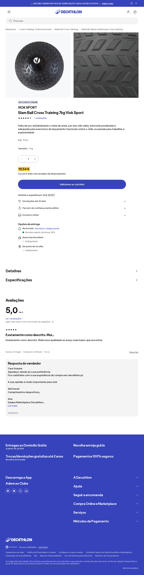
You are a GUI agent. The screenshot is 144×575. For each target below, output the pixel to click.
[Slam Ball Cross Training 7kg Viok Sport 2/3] (106, 65)
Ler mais (12, 405)
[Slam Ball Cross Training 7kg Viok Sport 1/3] (38, 65)
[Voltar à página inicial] (68, 12)
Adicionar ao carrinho (72, 184)
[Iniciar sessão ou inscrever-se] (128, 11)
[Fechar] (136, 3)
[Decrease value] (21, 159)
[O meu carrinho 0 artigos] (135, 11)
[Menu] (9, 11)
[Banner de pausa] (131, 3)
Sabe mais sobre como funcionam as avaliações (28, 322)
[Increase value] (35, 159)
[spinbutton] (28, 159)
